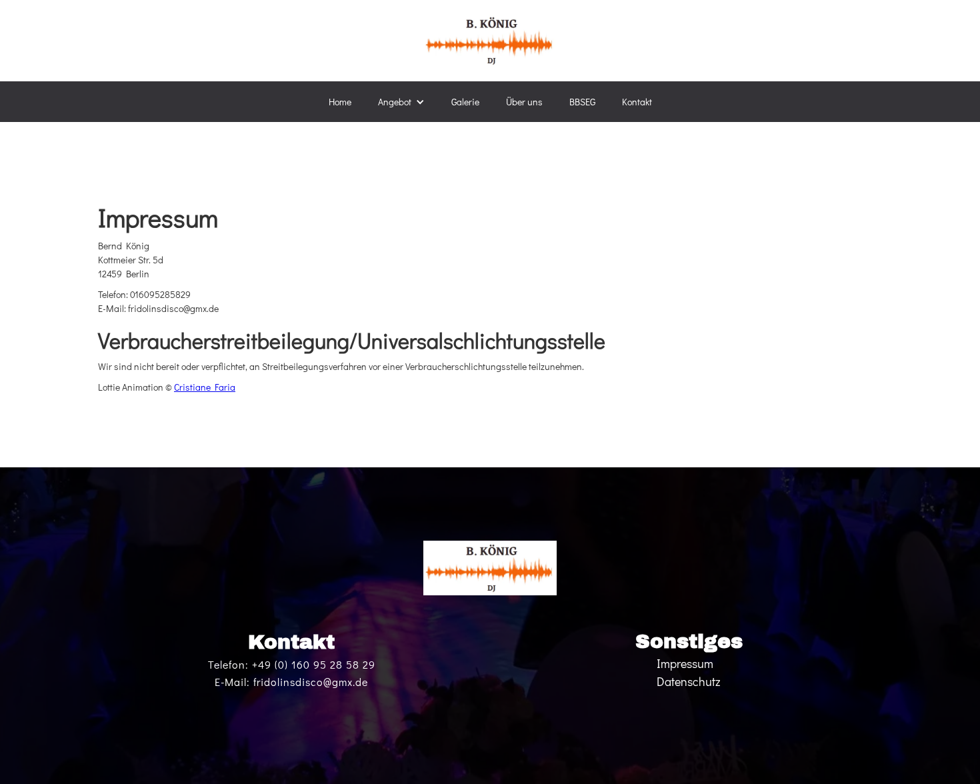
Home (340, 101)
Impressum (685, 663)
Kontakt (637, 101)
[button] (401, 101)
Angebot (394, 101)
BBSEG (582, 101)
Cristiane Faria (204, 387)
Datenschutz (689, 681)
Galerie (465, 101)
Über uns (524, 101)
